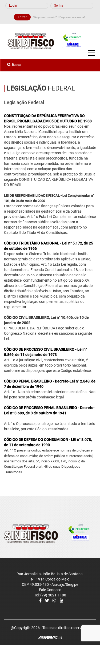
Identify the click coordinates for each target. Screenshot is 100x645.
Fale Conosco (50, 590)
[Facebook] (40, 600)
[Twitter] (47, 600)
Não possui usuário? (45, 17)
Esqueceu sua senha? (72, 17)
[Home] (47, 41)
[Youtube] (61, 600)
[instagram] (54, 600)
